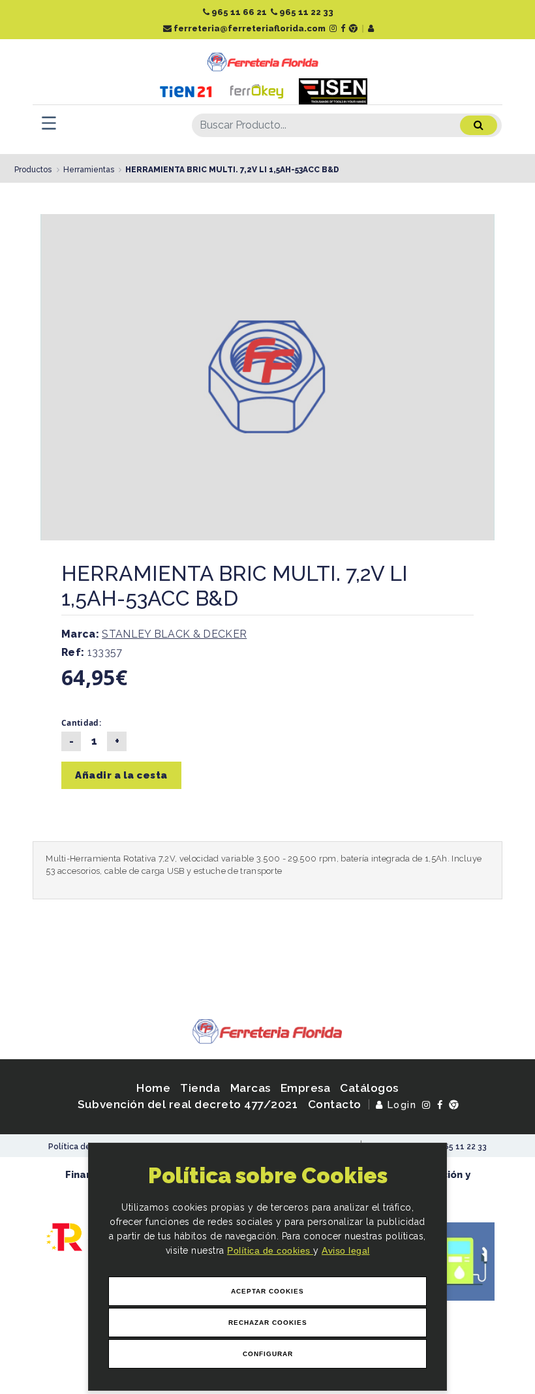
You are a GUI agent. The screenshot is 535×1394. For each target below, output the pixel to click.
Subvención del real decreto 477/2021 (188, 1104)
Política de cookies (270, 1250)
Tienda (200, 1087)
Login (400, 1104)
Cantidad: (81, 722)
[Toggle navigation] (48, 123)
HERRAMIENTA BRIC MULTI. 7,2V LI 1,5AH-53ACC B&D (232, 169)
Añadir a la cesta (121, 775)
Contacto (334, 1104)
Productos (33, 169)
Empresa (306, 1087)
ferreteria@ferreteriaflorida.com (249, 28)
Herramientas (88, 169)
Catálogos (369, 1087)
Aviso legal (346, 1250)
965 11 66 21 (238, 12)
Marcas (250, 1087)
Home (153, 1087)
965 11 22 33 (305, 12)
